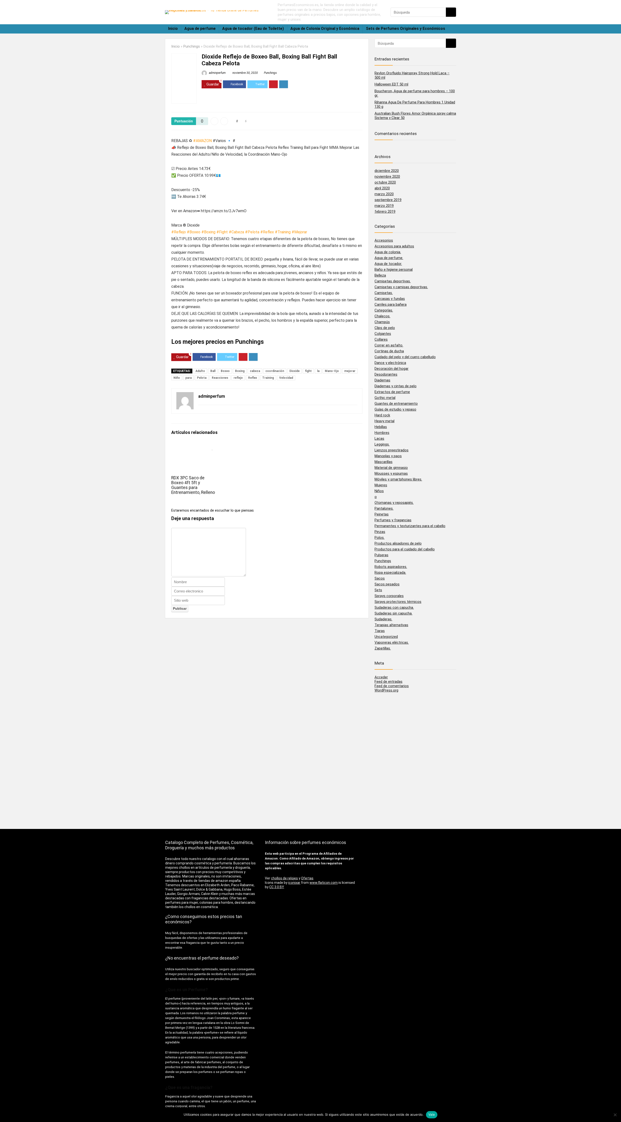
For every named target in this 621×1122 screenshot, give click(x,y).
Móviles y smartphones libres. (398, 479)
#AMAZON (202, 140)
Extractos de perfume (392, 392)
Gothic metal (385, 398)
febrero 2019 (385, 211)
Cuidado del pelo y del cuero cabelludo (405, 357)
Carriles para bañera (391, 304)
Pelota (201, 378)
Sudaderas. (383, 619)
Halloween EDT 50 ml (391, 84)
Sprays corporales (389, 596)
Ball (212, 371)
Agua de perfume (200, 28)
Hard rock (382, 415)
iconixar (294, 883)
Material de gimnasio (391, 467)
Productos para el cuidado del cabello (405, 549)
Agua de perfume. (389, 258)
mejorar (349, 371)
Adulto (200, 371)
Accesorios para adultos (394, 246)
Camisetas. (384, 293)
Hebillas (381, 427)
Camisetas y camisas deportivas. (401, 287)
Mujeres (381, 485)
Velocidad (286, 378)
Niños (379, 491)
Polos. (379, 537)
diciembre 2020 (387, 171)
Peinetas (382, 514)
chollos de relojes (284, 878)
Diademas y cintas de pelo (396, 386)
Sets (378, 590)
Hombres (382, 432)
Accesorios (384, 240)
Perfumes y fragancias (393, 520)
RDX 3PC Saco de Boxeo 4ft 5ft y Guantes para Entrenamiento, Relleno (193, 485)
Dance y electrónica (390, 363)
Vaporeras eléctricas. (392, 642)
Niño (176, 378)
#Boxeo (193, 232)
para (188, 378)
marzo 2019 (384, 205)
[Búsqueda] (451, 12)
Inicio (173, 28)
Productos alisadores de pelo (398, 543)
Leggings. (382, 444)
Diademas (382, 380)
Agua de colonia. (388, 252)
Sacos (380, 578)
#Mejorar (299, 232)
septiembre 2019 (388, 200)
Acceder (381, 677)
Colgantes (383, 333)
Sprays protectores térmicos (398, 601)
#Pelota (252, 232)
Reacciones (220, 378)
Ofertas (307, 878)
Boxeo (225, 371)
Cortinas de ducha (389, 351)
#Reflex (267, 232)
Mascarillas (383, 462)
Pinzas (380, 532)
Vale (431, 1114)
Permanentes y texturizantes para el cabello (410, 526)
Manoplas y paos (388, 456)
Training (268, 378)
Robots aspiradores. (391, 567)
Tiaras (380, 631)
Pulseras (381, 555)
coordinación (274, 371)
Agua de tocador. (388, 264)
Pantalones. (384, 508)
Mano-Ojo (332, 371)
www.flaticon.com (324, 883)
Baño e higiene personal (394, 269)
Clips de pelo (385, 328)
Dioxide (294, 371)
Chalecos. (382, 316)
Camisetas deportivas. (393, 281)
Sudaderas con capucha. (394, 607)
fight (308, 371)
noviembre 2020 (387, 176)
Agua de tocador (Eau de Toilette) (253, 28)
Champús (382, 322)
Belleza (380, 275)
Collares (381, 339)
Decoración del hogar (392, 368)
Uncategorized (386, 636)
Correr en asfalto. (389, 345)
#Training (283, 232)
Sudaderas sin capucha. (393, 613)
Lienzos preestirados (392, 450)
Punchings (191, 46)
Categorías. (384, 310)
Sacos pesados (387, 584)
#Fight (222, 232)
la (318, 371)
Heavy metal (384, 421)
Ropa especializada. (390, 572)
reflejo (238, 378)
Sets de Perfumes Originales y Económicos (405, 28)
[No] (615, 1114)
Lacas (379, 438)
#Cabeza (236, 232)
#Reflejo (178, 232)
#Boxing (208, 232)
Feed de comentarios (392, 686)
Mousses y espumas (391, 473)
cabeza (255, 371)
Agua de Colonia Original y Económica (324, 28)
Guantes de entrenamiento (396, 403)
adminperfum (217, 73)
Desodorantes (386, 374)
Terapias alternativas (391, 625)
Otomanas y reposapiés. (394, 502)
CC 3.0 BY (276, 887)
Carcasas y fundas (390, 298)
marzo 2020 (384, 194)
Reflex (252, 378)
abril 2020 (382, 188)
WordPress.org (386, 690)
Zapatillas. (383, 648)
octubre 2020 (385, 182)
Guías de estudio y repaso (395, 409)
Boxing (240, 371)
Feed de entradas (388, 681)
